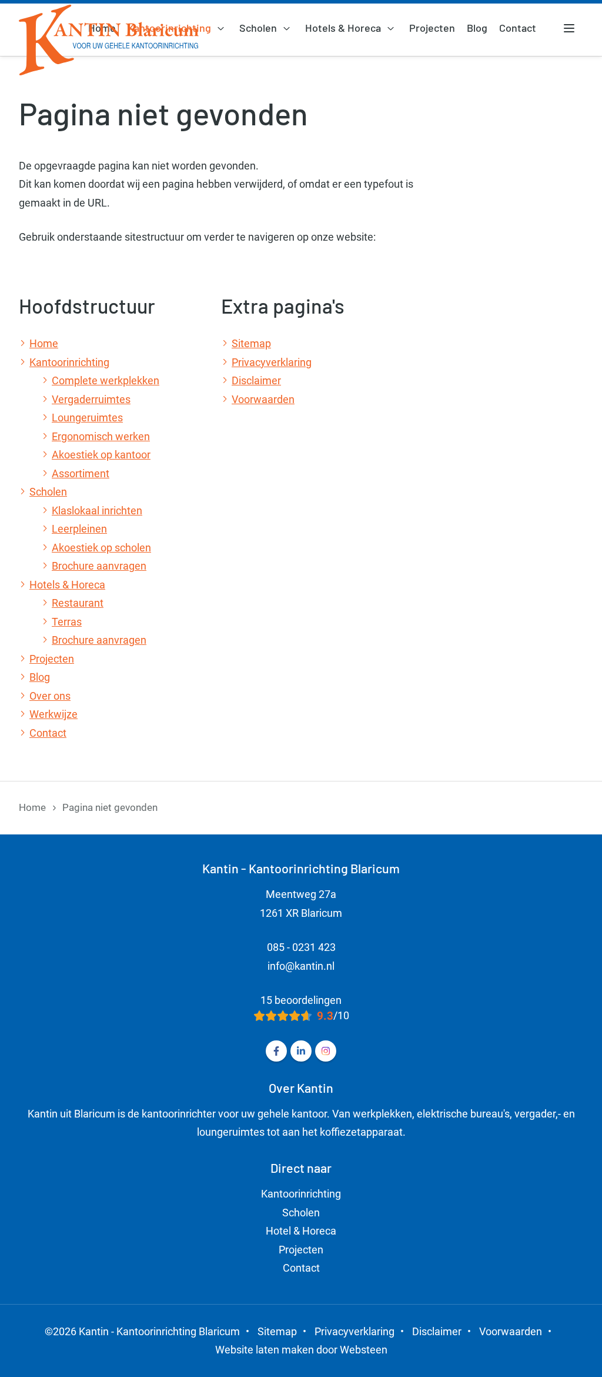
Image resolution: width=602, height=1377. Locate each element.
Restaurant (77, 603)
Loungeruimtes (87, 417)
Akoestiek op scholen (101, 547)
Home (43, 343)
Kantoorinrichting (69, 362)
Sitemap (251, 343)
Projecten (432, 27)
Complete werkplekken (105, 380)
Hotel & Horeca (301, 1231)
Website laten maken (264, 1349)
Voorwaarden (263, 399)
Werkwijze (53, 714)
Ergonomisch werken (101, 436)
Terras (67, 622)
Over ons (50, 696)
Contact (517, 27)
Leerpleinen (79, 529)
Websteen (363, 1349)
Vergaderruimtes (91, 399)
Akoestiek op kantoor (101, 454)
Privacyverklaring (272, 362)
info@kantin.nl (301, 966)
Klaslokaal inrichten (97, 510)
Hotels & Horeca (343, 27)
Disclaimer (256, 380)
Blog (477, 27)
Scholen (258, 27)
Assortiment (80, 473)
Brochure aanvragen (99, 566)
